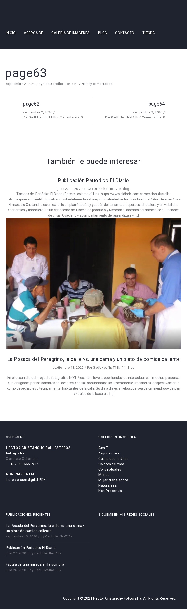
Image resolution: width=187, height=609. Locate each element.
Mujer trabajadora (113, 480)
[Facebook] (15, 47)
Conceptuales (109, 469)
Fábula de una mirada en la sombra (35, 564)
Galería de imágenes (70, 33)
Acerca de (33, 33)
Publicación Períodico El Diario (31, 548)
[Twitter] (22, 47)
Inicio (11, 33)
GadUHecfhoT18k (57, 84)
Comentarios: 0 (71, 117)
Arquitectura (109, 453)
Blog (102, 33)
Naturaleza (107, 485)
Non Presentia (110, 491)
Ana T (103, 448)
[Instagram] (30, 47)
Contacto (124, 33)
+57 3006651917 (23, 464)
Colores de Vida (111, 464)
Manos (104, 475)
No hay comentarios (97, 84)
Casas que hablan (113, 459)
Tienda (148, 33)
